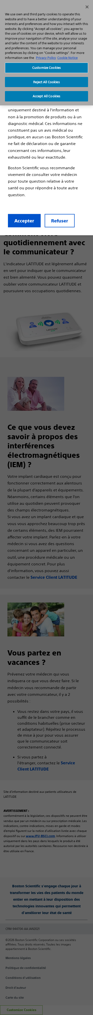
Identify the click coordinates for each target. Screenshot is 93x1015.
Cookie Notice (67, 58)
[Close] (87, 6)
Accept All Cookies (46, 96)
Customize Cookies (46, 68)
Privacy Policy (46, 58)
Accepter (24, 220)
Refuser (59, 220)
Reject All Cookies (46, 82)
